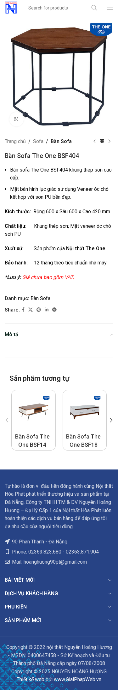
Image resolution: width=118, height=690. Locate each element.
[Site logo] (11, 7)
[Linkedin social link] (46, 310)
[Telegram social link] (54, 310)
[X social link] (30, 310)
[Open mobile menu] (110, 8)
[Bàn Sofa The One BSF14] (33, 412)
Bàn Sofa (61, 141)
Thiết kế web (30, 679)
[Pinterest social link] (39, 310)
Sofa (38, 141)
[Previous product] (94, 141)
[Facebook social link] (23, 310)
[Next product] (109, 141)
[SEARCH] (94, 8)
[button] (7, 420)
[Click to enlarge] (16, 119)
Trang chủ (15, 141)
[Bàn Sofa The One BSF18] (85, 412)
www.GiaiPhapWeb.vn (77, 679)
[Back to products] (102, 141)
